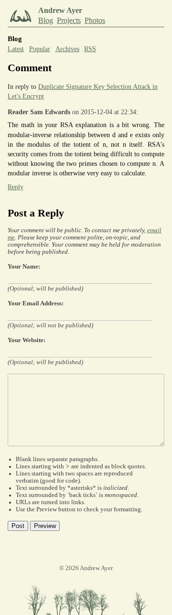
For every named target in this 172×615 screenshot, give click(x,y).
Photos (95, 20)
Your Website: (26, 340)
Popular (39, 49)
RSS (90, 49)
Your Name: (24, 266)
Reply (15, 187)
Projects (69, 20)
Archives (67, 49)
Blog (45, 20)
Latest (16, 49)
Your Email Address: (36, 303)
